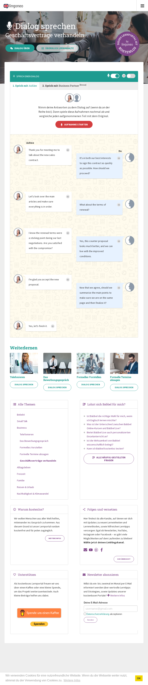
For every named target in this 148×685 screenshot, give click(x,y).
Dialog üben (22, 48)
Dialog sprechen (24, 384)
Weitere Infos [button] (72, 680)
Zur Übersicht (123, 559)
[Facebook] (101, 550)
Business (22, 427)
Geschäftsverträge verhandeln (38, 460)
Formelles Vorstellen (89, 377)
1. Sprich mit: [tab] (25, 85)
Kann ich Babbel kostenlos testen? (105, 448)
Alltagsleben (24, 467)
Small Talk (22, 421)
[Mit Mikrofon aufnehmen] (109, 76)
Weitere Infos (55, 538)
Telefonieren (17, 377)
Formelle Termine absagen (120, 378)
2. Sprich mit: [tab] (64, 85)
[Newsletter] (85, 550)
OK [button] (139, 678)
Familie (21, 480)
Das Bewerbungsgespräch (56, 378)
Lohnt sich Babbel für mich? (106, 404)
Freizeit (21, 474)
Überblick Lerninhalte (59, 48)
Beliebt (21, 414)
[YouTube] (91, 550)
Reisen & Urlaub (25, 487)
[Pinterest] (96, 550)
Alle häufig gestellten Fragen (110, 459)
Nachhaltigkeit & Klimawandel (33, 493)
